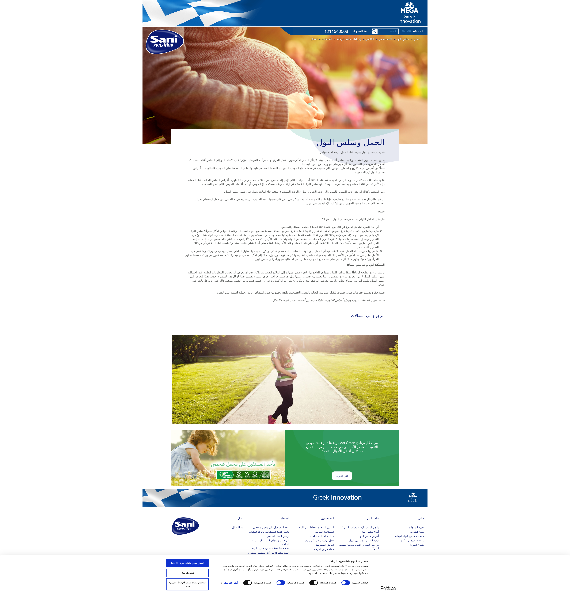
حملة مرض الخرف (324, 549)
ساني (416, 39)
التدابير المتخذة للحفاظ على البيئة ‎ (316, 527)
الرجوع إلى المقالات (367, 315)
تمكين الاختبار (187, 573)
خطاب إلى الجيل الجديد (321, 536)
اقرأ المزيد (342, 475)
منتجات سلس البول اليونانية (409, 536)
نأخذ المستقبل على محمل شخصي (271, 527)
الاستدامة (326, 39)
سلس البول (402, 39)
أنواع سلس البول (370, 531)
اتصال (314, 39)
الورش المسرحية (325, 544)
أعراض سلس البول (368, 536)
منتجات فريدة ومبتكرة (412, 540)
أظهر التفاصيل (231, 583)
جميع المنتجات (416, 527)
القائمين (369, 39)
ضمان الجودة (417, 544)
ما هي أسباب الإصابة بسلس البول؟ (360, 527)
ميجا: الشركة (417, 531)
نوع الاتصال (238, 527)
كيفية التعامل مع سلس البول (364, 540)
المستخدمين (384, 39)
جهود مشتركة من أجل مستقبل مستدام (268, 552)
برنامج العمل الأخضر (278, 536)
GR (409, 31)
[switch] (314, 582)
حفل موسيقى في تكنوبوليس (319, 540)
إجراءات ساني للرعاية (348, 39)
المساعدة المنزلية (324, 531)
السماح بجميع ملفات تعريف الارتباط (187, 563)
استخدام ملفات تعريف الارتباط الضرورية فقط (187, 584)
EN (403, 31)
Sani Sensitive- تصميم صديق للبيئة (270, 548)
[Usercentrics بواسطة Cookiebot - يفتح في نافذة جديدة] (388, 588)
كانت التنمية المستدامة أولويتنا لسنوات (269, 531)
